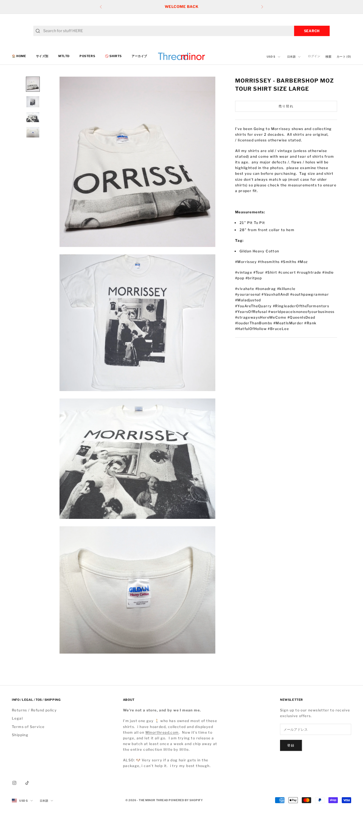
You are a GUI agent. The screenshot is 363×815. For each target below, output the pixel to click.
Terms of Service (28, 727)
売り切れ (286, 106)
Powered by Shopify (186, 800)
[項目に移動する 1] (33, 84)
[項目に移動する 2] (33, 102)
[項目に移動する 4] (33, 132)
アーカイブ (139, 56)
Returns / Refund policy (34, 710)
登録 (291, 745)
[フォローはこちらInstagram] (14, 782)
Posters (87, 56)
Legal (17, 718)
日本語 (291, 57)
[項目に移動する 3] (33, 117)
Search (312, 31)
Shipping (20, 735)
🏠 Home (19, 56)
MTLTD (64, 56)
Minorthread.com (162, 732)
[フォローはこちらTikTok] (27, 782)
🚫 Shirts (113, 56)
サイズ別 (42, 56)
